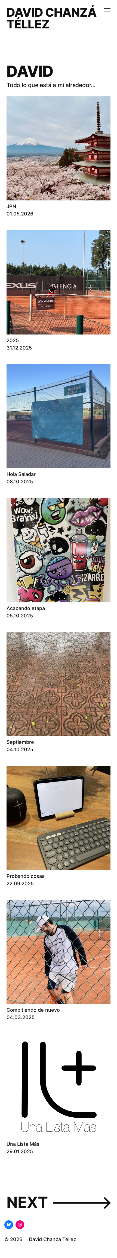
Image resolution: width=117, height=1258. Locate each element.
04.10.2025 (20, 749)
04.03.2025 (21, 1017)
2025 (13, 340)
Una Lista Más (23, 1144)
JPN (11, 206)
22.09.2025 (20, 883)
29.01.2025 (20, 1151)
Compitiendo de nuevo (33, 1010)
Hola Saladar (21, 474)
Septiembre (20, 742)
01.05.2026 (20, 214)
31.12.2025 (19, 348)
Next (58, 1202)
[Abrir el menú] (107, 10)
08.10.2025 (20, 481)
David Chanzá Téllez (52, 18)
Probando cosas (26, 876)
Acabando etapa (26, 608)
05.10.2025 (20, 615)
